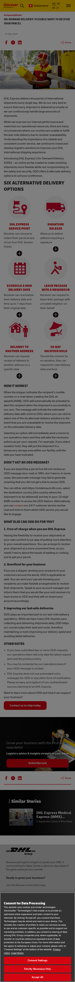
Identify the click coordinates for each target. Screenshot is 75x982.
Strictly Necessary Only (37, 969)
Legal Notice (17, 953)
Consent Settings (37, 960)
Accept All (37, 977)
